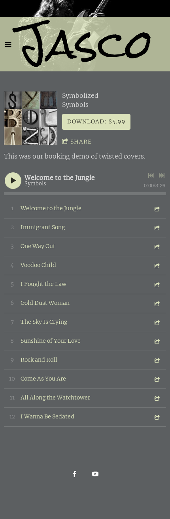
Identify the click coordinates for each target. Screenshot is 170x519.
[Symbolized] (30, 118)
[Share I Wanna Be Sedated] (156, 417)
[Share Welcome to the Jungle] (156, 209)
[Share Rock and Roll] (156, 360)
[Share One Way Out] (156, 247)
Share (81, 141)
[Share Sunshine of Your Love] (156, 341)
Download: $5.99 (96, 121)
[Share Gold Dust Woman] (156, 303)
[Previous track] (151, 175)
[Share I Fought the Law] (156, 284)
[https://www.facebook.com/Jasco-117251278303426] (75, 474)
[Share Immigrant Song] (156, 228)
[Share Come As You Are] (156, 379)
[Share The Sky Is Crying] (156, 322)
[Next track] (161, 175)
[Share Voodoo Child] (156, 266)
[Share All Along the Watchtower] (156, 398)
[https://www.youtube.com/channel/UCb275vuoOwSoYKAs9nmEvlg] (95, 474)
